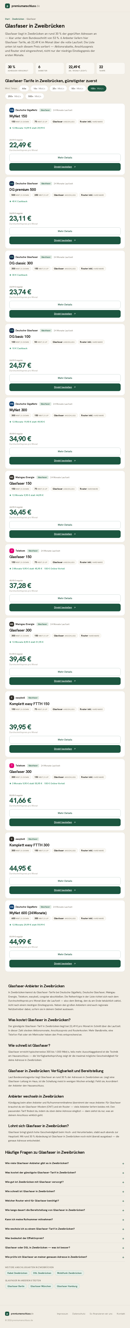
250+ (14, 96)
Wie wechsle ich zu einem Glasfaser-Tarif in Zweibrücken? (40, 1228)
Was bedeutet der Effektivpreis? (24, 1238)
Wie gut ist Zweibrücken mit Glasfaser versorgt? (34, 1182)
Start (7, 19)
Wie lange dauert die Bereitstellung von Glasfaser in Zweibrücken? (45, 1210)
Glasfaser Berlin (15, 1286)
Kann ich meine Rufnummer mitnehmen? (29, 1219)
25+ (58, 88)
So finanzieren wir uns (101, 1313)
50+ (77, 88)
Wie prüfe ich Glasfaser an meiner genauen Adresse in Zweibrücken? (46, 1257)
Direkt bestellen (63, 166)
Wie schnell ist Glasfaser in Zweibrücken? (30, 1191)
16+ (39, 88)
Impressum (62, 1313)
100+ (97, 88)
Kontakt (121, 1313)
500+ (34, 96)
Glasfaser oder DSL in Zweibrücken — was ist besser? (37, 1247)
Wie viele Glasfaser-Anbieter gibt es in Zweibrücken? (37, 1163)
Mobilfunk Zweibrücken (69, 1273)
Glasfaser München (40, 1286)
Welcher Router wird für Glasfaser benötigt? (32, 1200)
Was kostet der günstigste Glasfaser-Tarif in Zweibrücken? (40, 1172)
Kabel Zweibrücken (17, 1273)
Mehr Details (65, 157)
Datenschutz (78, 1313)
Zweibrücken (18, 19)
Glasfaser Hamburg (67, 1286)
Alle (24, 88)
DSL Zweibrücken (42, 1273)
